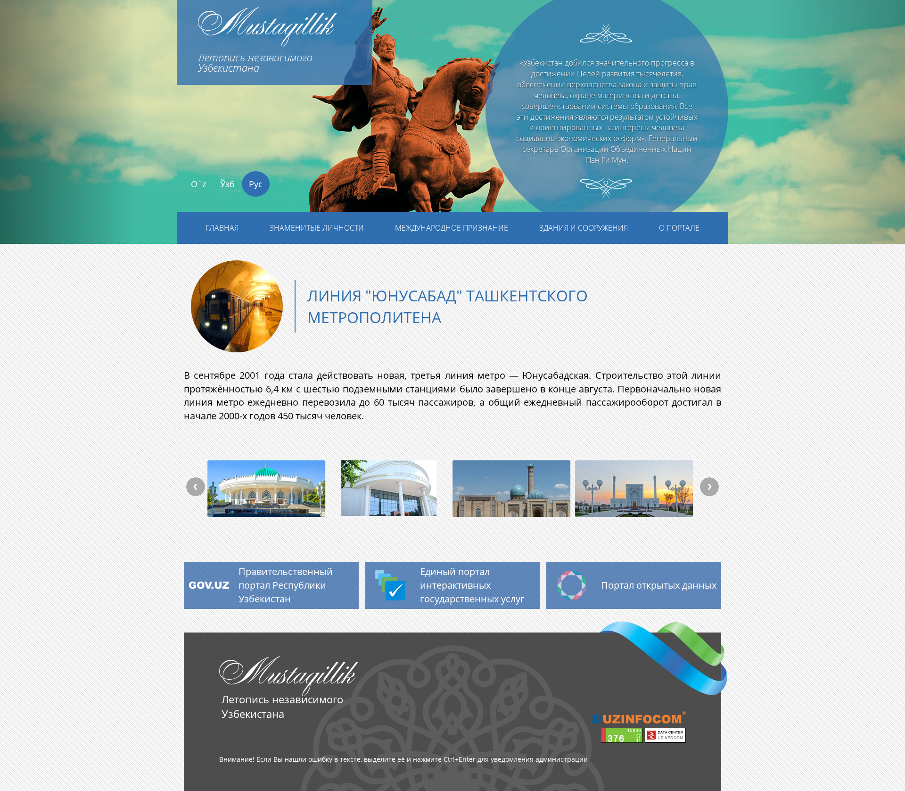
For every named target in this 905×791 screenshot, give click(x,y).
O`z (198, 184)
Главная (222, 228)
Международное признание (451, 228)
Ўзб (227, 184)
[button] (68, 140)
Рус (256, 184)
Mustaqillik (265, 37)
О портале (679, 228)
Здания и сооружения (583, 228)
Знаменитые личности (317, 228)
